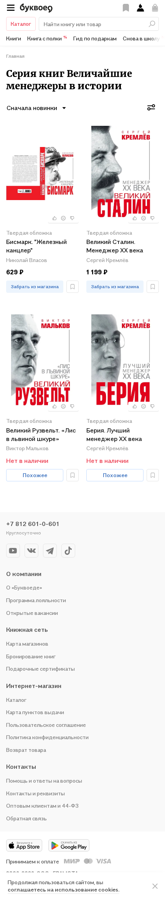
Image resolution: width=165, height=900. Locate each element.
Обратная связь (26, 818)
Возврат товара (26, 749)
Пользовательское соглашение (46, 724)
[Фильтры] (151, 107)
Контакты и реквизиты (35, 793)
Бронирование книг (31, 656)
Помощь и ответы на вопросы (44, 780)
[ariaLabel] (155, 886)
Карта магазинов (27, 643)
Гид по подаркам (95, 38)
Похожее (35, 475)
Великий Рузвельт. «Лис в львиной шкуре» (41, 434)
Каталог (21, 23)
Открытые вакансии (32, 612)
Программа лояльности (36, 600)
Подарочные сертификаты (40, 668)
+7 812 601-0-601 (32, 524)
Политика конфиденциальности (47, 737)
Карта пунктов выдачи (35, 712)
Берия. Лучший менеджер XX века (114, 434)
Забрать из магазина (35, 286)
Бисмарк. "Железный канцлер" (36, 246)
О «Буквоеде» (24, 587)
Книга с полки (47, 38)
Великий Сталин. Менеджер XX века (114, 246)
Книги (13, 38)
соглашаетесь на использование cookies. (63, 889)
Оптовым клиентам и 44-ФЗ (42, 805)
